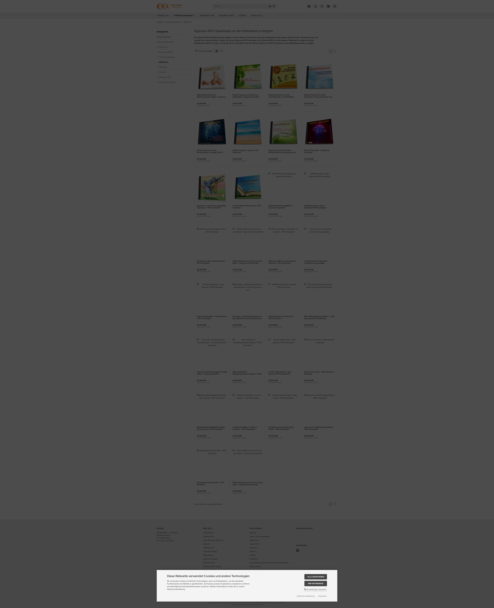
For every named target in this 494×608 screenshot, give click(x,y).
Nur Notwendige (315, 584)
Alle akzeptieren (315, 577)
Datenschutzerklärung (306, 596)
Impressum (322, 596)
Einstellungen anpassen (316, 589)
